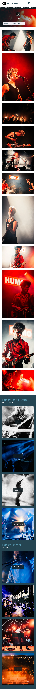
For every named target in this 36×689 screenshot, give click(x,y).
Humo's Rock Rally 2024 (18, 23)
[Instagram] (29, 3)
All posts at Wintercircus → (8, 402)
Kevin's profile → (5, 547)
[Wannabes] (4, 3)
